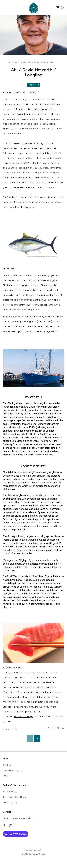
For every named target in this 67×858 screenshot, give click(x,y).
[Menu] (4, 7)
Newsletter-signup (13, 770)
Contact (7, 765)
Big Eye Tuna (25, 62)
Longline (54, 62)
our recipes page (23, 716)
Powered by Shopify (33, 850)
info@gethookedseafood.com (19, 818)
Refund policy (10, 802)
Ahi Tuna (13, 62)
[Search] (62, 7)
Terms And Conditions (14, 796)
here (31, 207)
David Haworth (41, 62)
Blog (5, 775)
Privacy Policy (10, 791)
